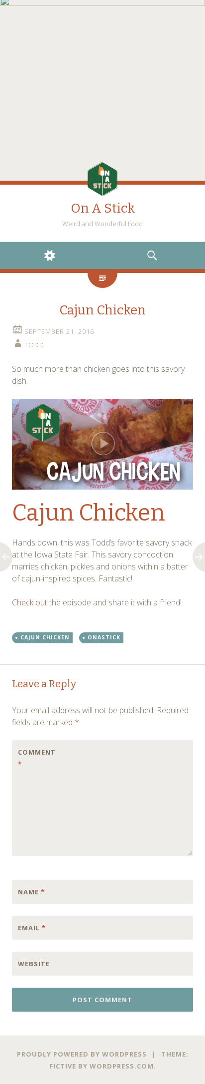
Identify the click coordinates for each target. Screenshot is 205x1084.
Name (31, 891)
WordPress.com (122, 1066)
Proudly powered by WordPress (82, 1054)
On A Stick (103, 208)
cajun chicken (45, 637)
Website (34, 963)
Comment (37, 758)
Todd (34, 344)
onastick (104, 637)
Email (32, 927)
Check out (29, 602)
